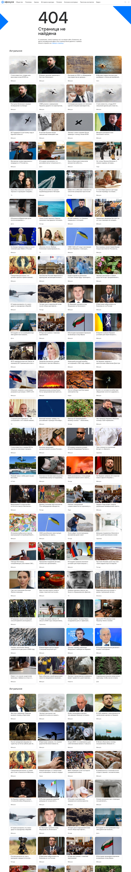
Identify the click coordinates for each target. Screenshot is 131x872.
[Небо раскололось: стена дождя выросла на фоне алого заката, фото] (79, 469)
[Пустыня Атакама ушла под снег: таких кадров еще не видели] (108, 555)
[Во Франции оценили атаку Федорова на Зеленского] (79, 298)
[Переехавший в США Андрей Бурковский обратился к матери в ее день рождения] (79, 727)
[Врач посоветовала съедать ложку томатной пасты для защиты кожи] (51, 584)
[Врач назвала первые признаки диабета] (108, 698)
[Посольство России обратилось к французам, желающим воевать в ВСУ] (51, 269)
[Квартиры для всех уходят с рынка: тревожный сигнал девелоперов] (108, 584)
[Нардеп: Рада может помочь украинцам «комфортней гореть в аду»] (108, 498)
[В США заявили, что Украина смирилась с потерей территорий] (79, 212)
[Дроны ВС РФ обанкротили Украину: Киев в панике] (108, 612)
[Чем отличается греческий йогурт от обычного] (108, 441)
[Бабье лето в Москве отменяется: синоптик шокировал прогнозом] (79, 183)
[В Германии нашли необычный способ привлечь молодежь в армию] (22, 612)
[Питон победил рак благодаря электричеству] (79, 384)
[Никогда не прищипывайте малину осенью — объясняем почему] (79, 412)
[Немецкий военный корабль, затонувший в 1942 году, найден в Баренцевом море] (79, 355)
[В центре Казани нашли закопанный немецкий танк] (51, 126)
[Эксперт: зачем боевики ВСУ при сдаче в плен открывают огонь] (51, 698)
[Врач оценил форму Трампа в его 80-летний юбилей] (22, 784)
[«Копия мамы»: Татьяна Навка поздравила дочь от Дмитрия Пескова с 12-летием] (79, 612)
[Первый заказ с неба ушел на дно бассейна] (22, 469)
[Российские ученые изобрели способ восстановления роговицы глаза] (51, 727)
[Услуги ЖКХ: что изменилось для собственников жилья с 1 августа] (79, 850)
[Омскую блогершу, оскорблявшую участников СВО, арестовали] (22, 555)
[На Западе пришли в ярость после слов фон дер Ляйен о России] (22, 241)
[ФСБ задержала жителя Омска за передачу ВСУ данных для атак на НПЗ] (22, 355)
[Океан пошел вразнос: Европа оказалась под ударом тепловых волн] (51, 212)
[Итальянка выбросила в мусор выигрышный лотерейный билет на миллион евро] (22, 527)
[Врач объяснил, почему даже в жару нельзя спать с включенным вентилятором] (22, 698)
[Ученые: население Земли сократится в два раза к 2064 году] (22, 641)
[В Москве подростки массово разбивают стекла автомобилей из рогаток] (108, 69)
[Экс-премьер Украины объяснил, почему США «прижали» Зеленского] (108, 412)
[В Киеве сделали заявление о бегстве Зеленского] (51, 69)
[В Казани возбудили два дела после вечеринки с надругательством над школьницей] (22, 212)
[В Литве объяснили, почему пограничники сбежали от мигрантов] (108, 850)
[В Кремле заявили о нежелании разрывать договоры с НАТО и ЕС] (22, 384)
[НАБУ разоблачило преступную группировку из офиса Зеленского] (51, 527)
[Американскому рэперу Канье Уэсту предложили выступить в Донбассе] (51, 384)
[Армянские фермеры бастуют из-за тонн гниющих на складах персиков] (108, 212)
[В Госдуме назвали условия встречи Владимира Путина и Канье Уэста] (79, 441)
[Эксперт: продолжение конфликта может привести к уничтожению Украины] (79, 670)
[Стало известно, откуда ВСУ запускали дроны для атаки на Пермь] (108, 97)
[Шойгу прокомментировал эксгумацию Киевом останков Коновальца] (79, 821)
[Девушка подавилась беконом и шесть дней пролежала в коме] (108, 527)
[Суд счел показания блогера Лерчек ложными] (22, 584)
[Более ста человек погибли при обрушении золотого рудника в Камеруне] (108, 384)
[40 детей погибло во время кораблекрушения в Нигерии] (51, 183)
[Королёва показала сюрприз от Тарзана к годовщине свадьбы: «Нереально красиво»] (22, 183)
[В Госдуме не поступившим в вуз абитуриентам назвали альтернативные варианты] (22, 326)
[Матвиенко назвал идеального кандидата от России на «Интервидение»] (22, 155)
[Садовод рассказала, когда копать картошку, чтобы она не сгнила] (108, 670)
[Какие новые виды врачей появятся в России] (79, 755)
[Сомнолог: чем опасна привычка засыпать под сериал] (108, 784)
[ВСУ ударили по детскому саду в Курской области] (22, 126)
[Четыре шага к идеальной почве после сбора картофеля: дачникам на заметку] (51, 298)
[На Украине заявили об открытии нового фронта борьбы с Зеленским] (108, 469)
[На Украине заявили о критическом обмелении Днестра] (108, 355)
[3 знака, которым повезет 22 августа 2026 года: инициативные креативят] (51, 612)
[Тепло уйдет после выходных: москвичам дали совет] (79, 527)
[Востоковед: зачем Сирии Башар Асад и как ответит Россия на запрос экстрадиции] (108, 241)
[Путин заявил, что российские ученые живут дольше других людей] (22, 727)
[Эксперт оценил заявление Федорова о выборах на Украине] (79, 641)
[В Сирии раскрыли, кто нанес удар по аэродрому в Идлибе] (22, 298)
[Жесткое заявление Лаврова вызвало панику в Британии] (22, 821)
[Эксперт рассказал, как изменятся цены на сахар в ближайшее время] (51, 821)
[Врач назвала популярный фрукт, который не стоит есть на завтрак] (51, 784)
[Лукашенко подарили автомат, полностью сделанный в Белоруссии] (51, 555)
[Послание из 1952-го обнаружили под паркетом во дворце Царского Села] (79, 69)
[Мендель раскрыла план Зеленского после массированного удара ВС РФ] (108, 126)
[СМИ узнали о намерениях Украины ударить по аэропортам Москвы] (51, 97)
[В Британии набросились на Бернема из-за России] (108, 298)
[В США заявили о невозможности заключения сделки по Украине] (108, 821)
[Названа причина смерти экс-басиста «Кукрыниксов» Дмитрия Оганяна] (79, 584)
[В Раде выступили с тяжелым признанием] (51, 326)
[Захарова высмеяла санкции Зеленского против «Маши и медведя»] (51, 355)
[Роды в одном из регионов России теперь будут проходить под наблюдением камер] (79, 269)
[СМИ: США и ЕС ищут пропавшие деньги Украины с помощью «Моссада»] (79, 241)
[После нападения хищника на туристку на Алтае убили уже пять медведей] (22, 850)
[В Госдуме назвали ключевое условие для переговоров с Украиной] (79, 555)
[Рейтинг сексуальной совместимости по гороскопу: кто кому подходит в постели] (79, 498)
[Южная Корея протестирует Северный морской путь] (51, 641)
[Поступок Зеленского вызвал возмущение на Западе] (22, 97)
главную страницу (57, 43)
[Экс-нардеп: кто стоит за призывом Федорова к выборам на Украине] (22, 755)
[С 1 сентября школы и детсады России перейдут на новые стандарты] (108, 183)
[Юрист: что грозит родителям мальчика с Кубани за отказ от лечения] (22, 670)
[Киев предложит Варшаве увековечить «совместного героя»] (51, 755)
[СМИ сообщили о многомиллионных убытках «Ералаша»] (108, 755)
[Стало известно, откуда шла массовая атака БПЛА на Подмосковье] (22, 69)
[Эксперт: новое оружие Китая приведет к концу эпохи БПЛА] (79, 126)
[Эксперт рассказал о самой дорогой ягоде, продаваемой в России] (108, 269)
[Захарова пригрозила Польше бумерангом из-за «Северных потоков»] (79, 698)
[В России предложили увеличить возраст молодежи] (108, 641)
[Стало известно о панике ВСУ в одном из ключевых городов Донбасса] (22, 441)
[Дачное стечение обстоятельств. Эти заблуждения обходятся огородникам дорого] (51, 498)
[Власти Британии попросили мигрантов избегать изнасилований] (79, 155)
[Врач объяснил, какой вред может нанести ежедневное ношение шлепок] (51, 670)
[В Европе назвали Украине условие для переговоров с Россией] (108, 326)
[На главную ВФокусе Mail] (9, 2)
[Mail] (2, 2)
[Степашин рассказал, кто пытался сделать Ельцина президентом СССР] (79, 97)
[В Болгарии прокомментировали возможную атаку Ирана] (79, 326)
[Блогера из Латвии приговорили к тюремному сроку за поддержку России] (51, 469)
